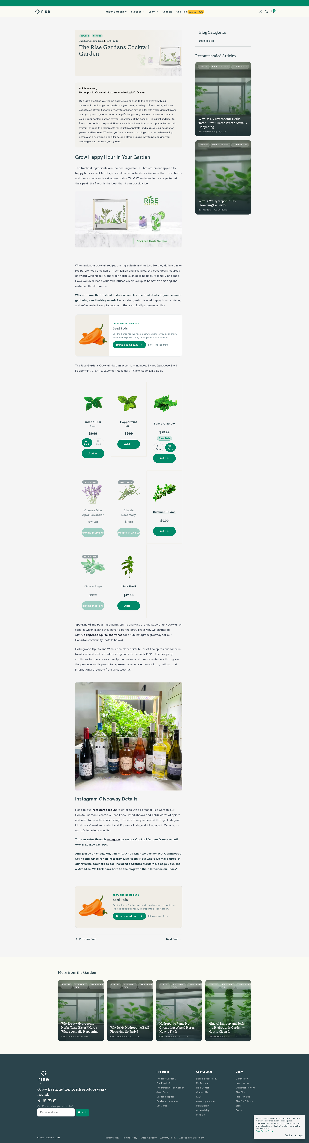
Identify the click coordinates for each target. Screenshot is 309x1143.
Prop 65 (200, 1114)
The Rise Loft (163, 1083)
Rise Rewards (243, 1096)
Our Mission (242, 1078)
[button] (266, 12)
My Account (202, 1083)
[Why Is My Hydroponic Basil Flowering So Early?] (223, 177)
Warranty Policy (168, 1137)
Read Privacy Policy (264, 1131)
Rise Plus (189, 11)
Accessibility (202, 1110)
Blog (238, 1105)
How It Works (242, 1083)
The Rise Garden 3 (166, 1078)
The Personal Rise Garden (170, 1087)
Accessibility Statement (191, 1137)
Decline (288, 1135)
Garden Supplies (165, 1096)
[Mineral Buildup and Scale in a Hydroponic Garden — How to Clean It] (228, 1010)
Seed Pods (162, 1092)
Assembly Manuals (205, 1101)
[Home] (42, 11)
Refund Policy (130, 1137)
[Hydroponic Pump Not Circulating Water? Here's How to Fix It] (179, 1010)
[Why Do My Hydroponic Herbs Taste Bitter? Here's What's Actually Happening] (223, 99)
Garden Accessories (167, 1101)
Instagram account (104, 809)
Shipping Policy (148, 1137)
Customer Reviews (245, 1087)
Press (239, 1110)
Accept (299, 1135)
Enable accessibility (206, 1078)
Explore (85, 36)
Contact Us (202, 1092)
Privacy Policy (112, 1137)
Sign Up (82, 1112)
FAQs (198, 1096)
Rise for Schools (244, 1101)
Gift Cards (161, 1105)
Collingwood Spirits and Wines (101, 634)
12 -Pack (99, 443)
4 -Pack (86, 443)
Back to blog (206, 40)
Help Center (202, 1087)
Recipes (97, 36)
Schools (167, 11)
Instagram (113, 839)
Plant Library (202, 1105)
